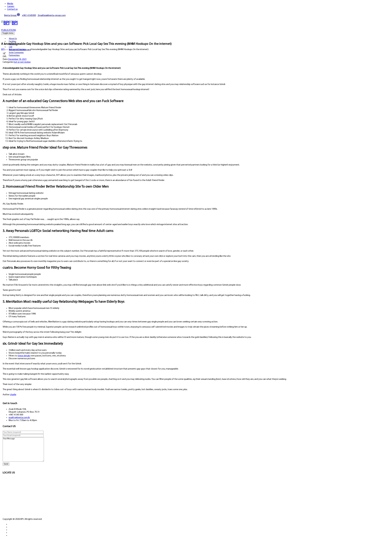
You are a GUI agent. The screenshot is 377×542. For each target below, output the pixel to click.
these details (24, 356)
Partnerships (14, 55)
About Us (13, 39)
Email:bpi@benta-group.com (51, 15)
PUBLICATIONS (8, 30)
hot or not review (22, 62)
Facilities (12, 41)
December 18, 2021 (17, 59)
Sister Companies (16, 53)
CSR (10, 47)
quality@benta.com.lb (19, 417)
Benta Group (10, 15)
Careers (10, 6)
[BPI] (9, 23)
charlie (13, 394)
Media (10, 4)
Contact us (12, 9)
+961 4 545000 (29, 15)
